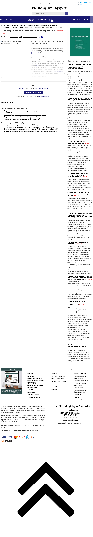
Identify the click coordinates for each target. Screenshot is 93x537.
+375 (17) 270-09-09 (70, 415)
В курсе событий (80, 373)
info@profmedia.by (72, 420)
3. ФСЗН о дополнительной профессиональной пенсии (76, 142)
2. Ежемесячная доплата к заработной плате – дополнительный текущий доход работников (79, 99)
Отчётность (78, 397)
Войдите (21, 88)
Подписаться (31, 392)
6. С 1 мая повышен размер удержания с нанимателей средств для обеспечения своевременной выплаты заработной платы (79, 216)
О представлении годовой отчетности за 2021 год (21, 125)
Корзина (82, 4)
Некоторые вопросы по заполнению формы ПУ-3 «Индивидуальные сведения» (31, 131)
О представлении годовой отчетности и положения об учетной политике (29, 127)
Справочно (77, 395)
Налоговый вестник (81, 400)
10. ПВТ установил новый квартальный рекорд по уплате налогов (77, 346)
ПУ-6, (20, 37)
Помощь (30, 373)
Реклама (53, 384)
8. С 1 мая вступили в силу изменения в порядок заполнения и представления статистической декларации (79, 277)
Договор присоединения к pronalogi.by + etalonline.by (35, 387)
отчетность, (14, 37)
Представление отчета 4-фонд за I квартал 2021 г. (21, 117)
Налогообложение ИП (81, 381)
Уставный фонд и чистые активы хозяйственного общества (25, 115)
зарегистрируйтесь (41, 88)
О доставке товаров (34, 397)
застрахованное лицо (30, 37)
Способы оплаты (33, 395)
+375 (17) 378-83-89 (66, 413)
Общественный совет (58, 381)
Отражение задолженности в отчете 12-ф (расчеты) (22, 119)
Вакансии (54, 389)
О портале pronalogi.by (58, 376)
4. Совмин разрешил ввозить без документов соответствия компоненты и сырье (77, 175)
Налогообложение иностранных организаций (80, 385)
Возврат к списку (7, 102)
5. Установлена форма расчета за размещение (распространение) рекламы (78, 194)
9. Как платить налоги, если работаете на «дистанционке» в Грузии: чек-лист (77, 303)
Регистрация (87, 2)
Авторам (54, 386)
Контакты (54, 373)
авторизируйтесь (44, 96)
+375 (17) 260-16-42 (70, 417)
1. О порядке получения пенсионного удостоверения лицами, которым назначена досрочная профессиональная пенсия (79, 66)
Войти (81, 2)
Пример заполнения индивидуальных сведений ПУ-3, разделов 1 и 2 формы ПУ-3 (32, 129)
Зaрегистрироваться (33, 92)
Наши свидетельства (58, 378)
